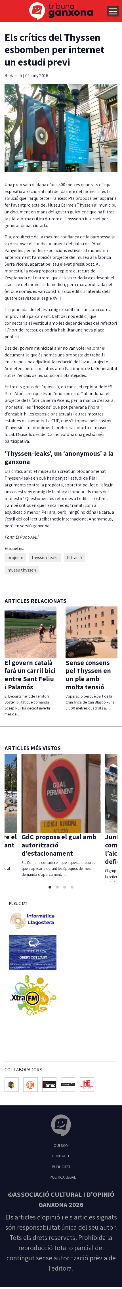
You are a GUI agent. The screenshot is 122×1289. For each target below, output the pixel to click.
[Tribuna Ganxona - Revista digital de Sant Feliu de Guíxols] (61, 1134)
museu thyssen (21, 570)
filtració (74, 557)
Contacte (61, 1164)
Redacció (14, 76)
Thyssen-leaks (18, 478)
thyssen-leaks (45, 557)
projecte (15, 557)
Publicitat (61, 1174)
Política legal (63, 1185)
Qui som (61, 1153)
